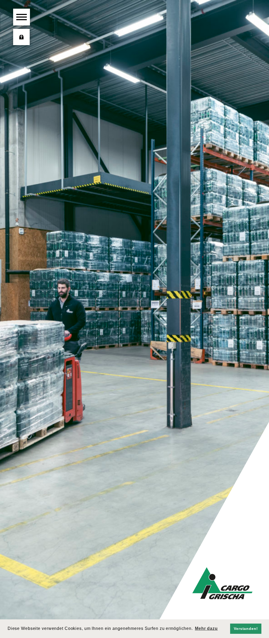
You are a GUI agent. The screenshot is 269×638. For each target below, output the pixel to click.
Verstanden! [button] (246, 628)
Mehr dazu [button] (206, 628)
